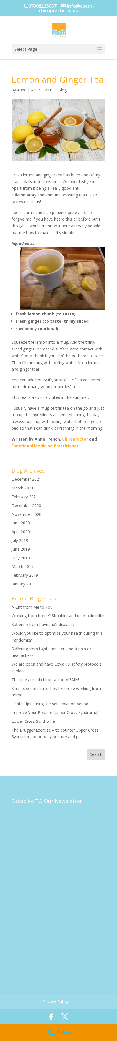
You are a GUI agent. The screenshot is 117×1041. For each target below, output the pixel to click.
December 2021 (26, 479)
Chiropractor (75, 439)
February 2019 (25, 575)
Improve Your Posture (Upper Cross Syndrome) (55, 712)
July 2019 (20, 540)
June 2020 (21, 522)
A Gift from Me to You (32, 607)
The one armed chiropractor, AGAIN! (45, 679)
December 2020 (26, 505)
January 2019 (23, 584)
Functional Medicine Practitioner (45, 445)
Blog (62, 90)
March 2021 (23, 488)
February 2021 (25, 496)
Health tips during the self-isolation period (50, 703)
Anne (21, 90)
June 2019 (21, 549)
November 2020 (26, 514)
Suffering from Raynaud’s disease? (43, 624)
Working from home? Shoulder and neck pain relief (58, 615)
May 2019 (21, 558)
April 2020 (21, 531)
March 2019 (23, 566)
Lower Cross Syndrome (33, 721)
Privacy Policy (55, 1001)
